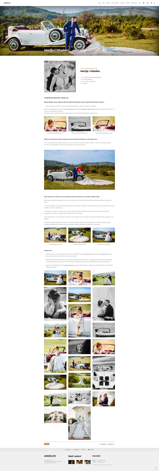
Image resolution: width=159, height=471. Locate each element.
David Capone (92, 81)
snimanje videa (87, 254)
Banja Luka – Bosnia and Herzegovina (93, 77)
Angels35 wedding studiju (88, 109)
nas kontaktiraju (70, 109)
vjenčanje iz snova (69, 265)
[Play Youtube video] (79, 170)
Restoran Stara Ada (88, 79)
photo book (104, 254)
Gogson (85, 83)
